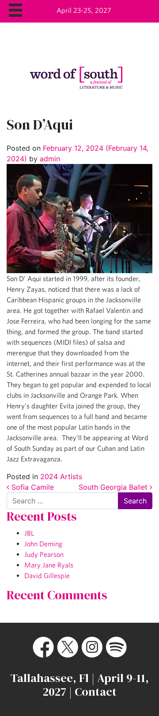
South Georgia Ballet (114, 487)
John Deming (43, 544)
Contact (96, 692)
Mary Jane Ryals (48, 565)
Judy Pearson (44, 554)
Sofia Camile (31, 487)
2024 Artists (61, 476)
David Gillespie (47, 575)
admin (49, 158)
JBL (29, 533)
